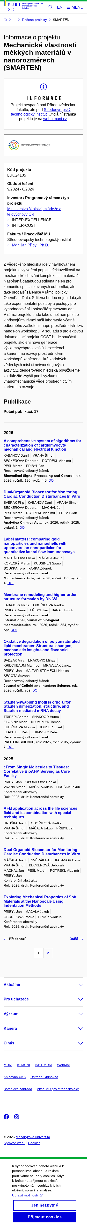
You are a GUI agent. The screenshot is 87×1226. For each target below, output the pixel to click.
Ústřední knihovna (44, 1077)
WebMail (63, 1065)
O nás (9, 1043)
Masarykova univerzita (33, 1137)
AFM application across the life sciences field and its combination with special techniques (40, 812)
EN (60, 7)
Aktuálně (12, 985)
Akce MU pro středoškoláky (58, 1089)
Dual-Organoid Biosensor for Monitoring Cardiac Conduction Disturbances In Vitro (42, 494)
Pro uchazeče (16, 999)
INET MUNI (43, 1065)
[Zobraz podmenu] (76, 985)
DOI (52, 480)
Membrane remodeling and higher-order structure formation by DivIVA (40, 597)
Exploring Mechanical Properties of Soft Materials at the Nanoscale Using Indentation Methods (40, 901)
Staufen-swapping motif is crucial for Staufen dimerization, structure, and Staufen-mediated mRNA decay (37, 706)
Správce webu (14, 1143)
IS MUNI (23, 1065)
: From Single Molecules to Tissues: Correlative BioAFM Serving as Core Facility (37, 771)
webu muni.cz (55, 119)
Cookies (34, 1143)
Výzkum (11, 1014)
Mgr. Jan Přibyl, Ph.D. (30, 245)
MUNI (8, 1065)
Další (74, 939)
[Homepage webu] (23, 6)
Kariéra (10, 1028)
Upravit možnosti (25, 1195)
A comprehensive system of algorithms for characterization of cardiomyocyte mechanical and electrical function (42, 445)
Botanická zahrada (18, 1089)
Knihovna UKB (15, 1077)
